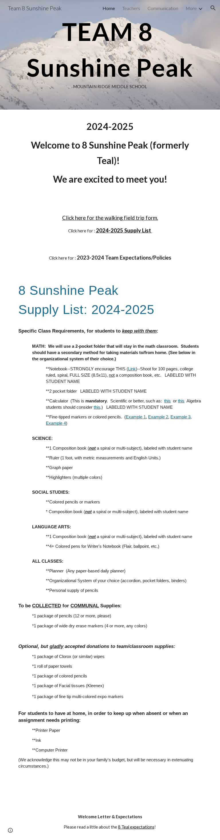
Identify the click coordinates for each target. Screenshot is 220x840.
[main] (110, 54)
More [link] (191, 8)
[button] (213, 8)
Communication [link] (163, 8)
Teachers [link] (131, 8)
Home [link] (109, 8)
